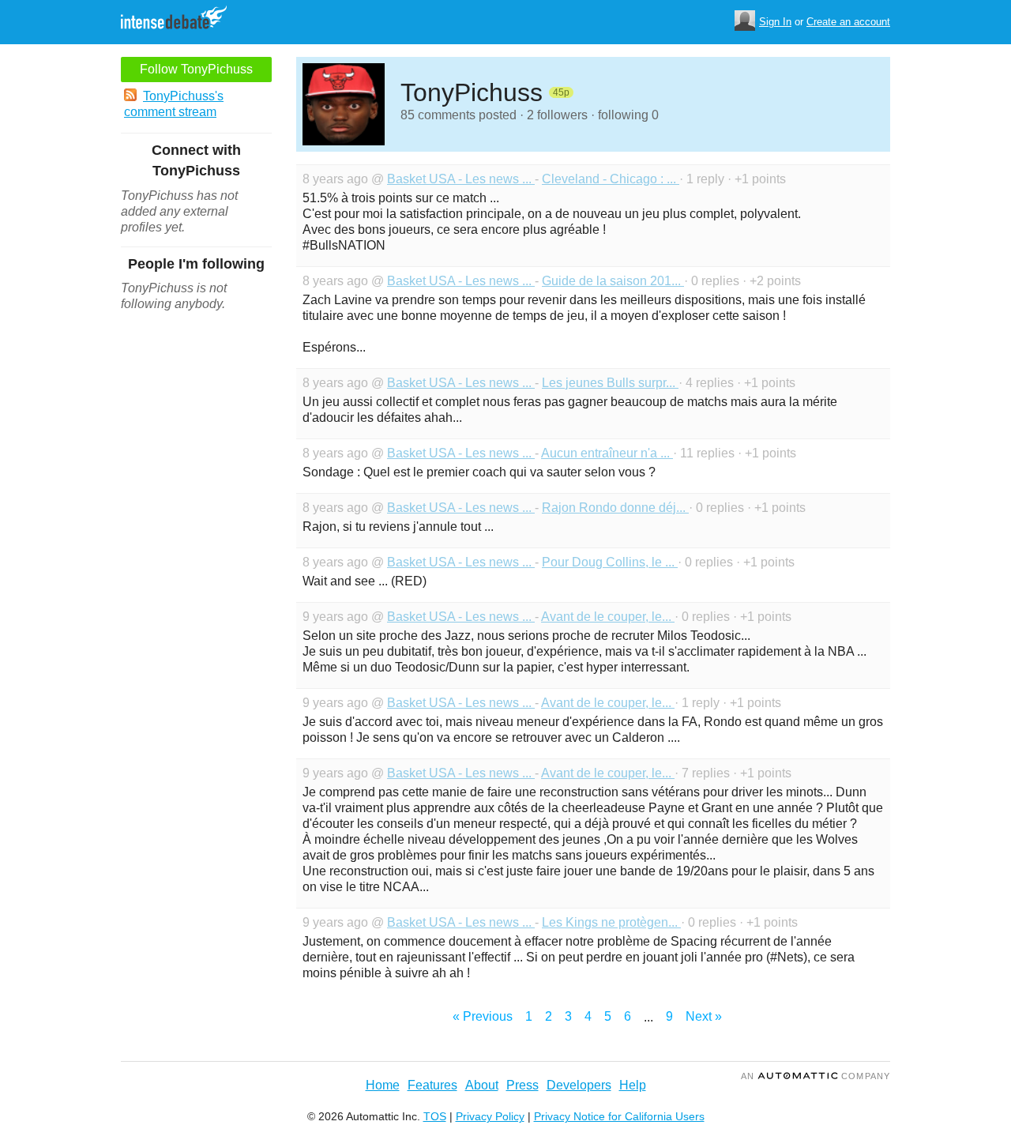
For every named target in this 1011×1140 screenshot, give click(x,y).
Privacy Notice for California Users (619, 1116)
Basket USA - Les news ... (461, 179)
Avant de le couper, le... (608, 616)
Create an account (848, 22)
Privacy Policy (490, 1116)
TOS (434, 1116)
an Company (815, 1076)
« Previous (483, 1016)
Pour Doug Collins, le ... (610, 562)
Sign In (775, 22)
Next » (704, 1016)
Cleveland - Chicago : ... (610, 179)
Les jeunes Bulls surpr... (610, 382)
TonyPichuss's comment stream (174, 104)
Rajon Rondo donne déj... (615, 507)
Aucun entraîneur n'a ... (607, 453)
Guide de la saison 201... (613, 281)
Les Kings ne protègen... (611, 922)
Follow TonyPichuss (196, 69)
